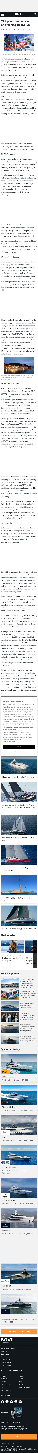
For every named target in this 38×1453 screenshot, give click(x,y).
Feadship (5, 1204)
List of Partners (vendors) (9, 741)
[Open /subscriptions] (14, 1413)
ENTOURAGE (8, 1077)
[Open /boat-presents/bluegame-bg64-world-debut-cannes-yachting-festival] (10, 1028)
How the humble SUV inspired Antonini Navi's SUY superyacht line (28, 1039)
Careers (3, 1357)
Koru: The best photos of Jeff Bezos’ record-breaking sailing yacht (12, 958)
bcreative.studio (24, 1387)
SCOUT (5, 1316)
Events (20, 1376)
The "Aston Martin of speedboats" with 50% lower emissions (27, 1005)
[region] (19, 726)
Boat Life (4, 1387)
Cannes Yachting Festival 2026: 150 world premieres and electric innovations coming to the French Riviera (28, 983)
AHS (4, 1137)
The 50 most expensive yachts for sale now (18, 777)
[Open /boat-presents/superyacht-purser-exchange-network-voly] (10, 1017)
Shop (20, 1382)
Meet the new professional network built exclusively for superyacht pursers (27, 1016)
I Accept (19, 746)
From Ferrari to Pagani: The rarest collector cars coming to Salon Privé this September (28, 994)
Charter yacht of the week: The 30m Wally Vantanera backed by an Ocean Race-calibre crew (18, 807)
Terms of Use (5, 1360)
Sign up (19, 1437)
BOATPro (21, 1379)
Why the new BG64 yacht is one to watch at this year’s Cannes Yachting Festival (27, 1028)
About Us (4, 1351)
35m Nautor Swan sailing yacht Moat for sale (19, 928)
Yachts (3, 1376)
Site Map (21, 1384)
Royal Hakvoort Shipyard (11, 1320)
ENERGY (6, 1230)
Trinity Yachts (6, 1171)
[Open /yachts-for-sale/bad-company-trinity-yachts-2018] (19, 1155)
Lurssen (5, 1289)
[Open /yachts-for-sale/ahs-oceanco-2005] (19, 1125)
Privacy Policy (6, 1365)
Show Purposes (19, 752)
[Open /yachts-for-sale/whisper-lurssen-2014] (19, 1274)
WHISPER (6, 1286)
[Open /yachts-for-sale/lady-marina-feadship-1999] (19, 1188)
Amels (4, 1080)
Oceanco (5, 1140)
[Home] (19, 14)
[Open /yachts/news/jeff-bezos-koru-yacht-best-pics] (12, 946)
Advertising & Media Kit (9, 1348)
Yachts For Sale (6, 1379)
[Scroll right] (35, 954)
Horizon (5, 1110)
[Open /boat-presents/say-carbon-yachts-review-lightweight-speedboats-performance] (10, 1006)
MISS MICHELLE (9, 1107)
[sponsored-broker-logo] (5, 1074)
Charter (3, 1382)
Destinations (5, 1384)
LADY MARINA (8, 1200)
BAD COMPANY (9, 1167)
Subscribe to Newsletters (19, 1331)
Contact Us (5, 1354)
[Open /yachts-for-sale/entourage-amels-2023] (19, 1064)
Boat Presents (6, 1390)
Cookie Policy (6, 1362)
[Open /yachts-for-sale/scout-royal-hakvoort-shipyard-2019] (19, 1304)
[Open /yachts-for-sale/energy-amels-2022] (19, 1218)
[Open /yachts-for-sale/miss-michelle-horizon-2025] (19, 1095)
